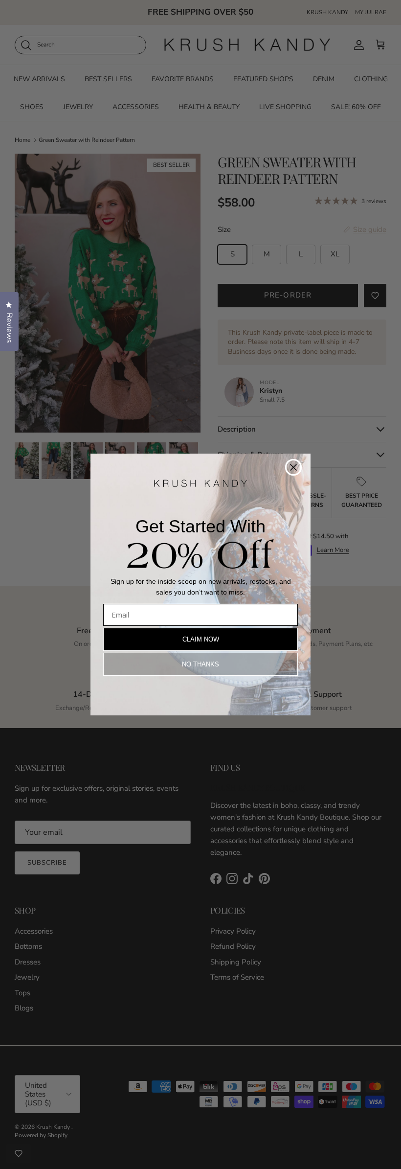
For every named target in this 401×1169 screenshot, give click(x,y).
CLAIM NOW (200, 639)
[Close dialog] (293, 467)
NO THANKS (200, 664)
